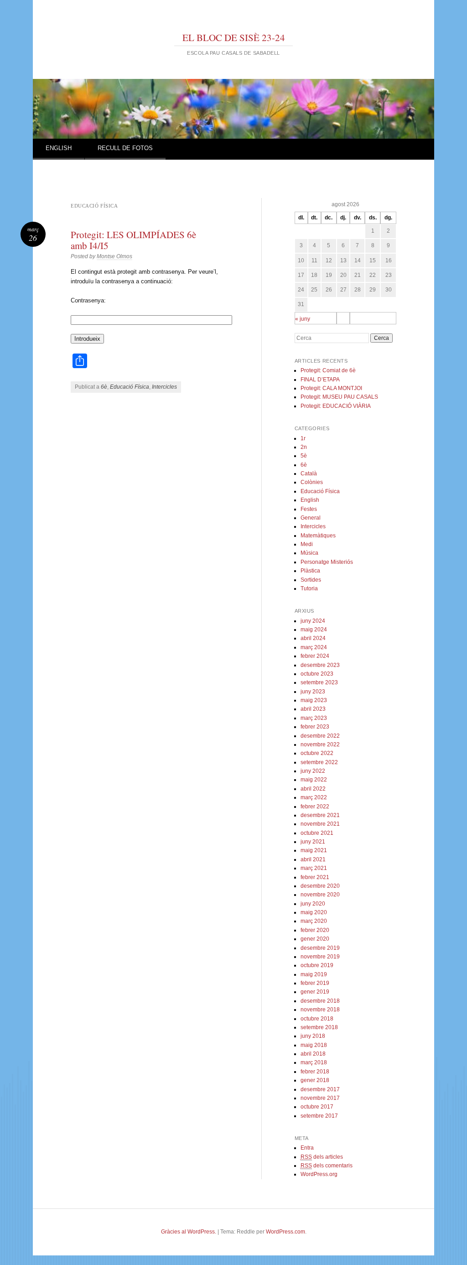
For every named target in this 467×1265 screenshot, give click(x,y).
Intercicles (164, 387)
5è (304, 456)
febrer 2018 (315, 1071)
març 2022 (314, 797)
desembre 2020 (320, 886)
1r (303, 438)
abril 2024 (313, 638)
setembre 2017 (319, 1116)
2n (304, 447)
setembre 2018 (319, 1027)
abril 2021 (313, 859)
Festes (309, 509)
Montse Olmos (114, 256)
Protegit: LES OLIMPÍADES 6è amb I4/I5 (133, 240)
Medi (307, 544)
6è (104, 387)
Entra (307, 1148)
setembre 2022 (319, 762)
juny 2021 (313, 841)
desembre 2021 (320, 815)
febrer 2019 (315, 983)
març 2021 (314, 868)
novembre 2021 (320, 824)
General (311, 518)
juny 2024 (313, 621)
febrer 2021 (315, 877)
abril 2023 (313, 709)
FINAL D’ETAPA (320, 379)
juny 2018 (313, 1036)
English (310, 500)
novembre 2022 (320, 744)
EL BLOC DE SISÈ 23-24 (233, 37)
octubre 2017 (317, 1107)
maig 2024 (314, 629)
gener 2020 (315, 939)
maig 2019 (314, 974)
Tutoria (309, 588)
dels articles (322, 1157)
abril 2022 (313, 789)
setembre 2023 (319, 682)
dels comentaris (327, 1165)
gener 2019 (315, 992)
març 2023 (314, 718)
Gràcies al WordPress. (188, 1232)
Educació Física (129, 387)
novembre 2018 (320, 1009)
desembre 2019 (320, 948)
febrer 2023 (315, 727)
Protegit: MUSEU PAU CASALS (339, 397)
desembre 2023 (320, 665)
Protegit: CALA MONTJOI (331, 388)
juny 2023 (313, 691)
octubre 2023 (317, 674)
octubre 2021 (317, 833)
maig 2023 (314, 700)
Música (309, 553)
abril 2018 (313, 1054)
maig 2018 (314, 1045)
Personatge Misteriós (327, 562)
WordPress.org (319, 1174)
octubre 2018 (317, 1018)
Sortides (311, 580)
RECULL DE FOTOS (125, 148)
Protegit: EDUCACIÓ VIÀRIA (336, 406)
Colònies (312, 482)
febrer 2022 (315, 806)
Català (309, 473)
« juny (302, 319)
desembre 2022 (320, 736)
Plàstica (310, 570)
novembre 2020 (320, 894)
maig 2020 (314, 912)
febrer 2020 (315, 930)
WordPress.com (285, 1232)
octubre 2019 (317, 965)
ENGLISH (59, 148)
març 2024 (314, 647)
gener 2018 (315, 1080)
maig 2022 (314, 779)
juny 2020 (313, 904)
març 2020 (314, 921)
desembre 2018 (320, 1001)
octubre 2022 (317, 753)
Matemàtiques (318, 535)
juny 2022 (313, 771)
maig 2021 (314, 850)
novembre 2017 (320, 1098)
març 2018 (314, 1062)
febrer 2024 (315, 656)
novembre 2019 (320, 956)
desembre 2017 (320, 1089)
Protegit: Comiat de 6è (328, 370)
